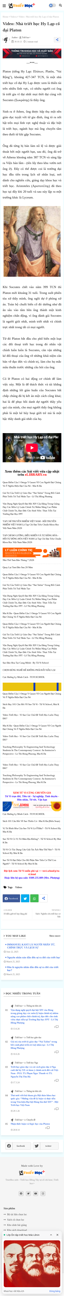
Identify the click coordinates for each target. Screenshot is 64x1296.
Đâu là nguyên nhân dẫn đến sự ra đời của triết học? (32, 969)
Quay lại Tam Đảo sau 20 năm (18, 567)
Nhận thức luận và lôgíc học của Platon (30, 1123)
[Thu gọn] (51, 1235)
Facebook (13, 898)
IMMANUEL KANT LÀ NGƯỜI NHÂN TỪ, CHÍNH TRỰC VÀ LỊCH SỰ (31, 946)
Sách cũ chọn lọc (15, 1219)
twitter (48, 1146)
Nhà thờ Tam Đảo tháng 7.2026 (18, 560)
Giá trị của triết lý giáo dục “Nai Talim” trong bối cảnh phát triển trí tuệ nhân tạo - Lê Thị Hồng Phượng (34, 1044)
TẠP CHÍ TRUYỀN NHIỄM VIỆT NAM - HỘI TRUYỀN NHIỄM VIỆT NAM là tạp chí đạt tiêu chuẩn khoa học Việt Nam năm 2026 (31, 524)
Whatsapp (34, 898)
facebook (21, 1146)
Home (5, 16)
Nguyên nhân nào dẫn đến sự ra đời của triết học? (34, 957)
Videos (13, 16)
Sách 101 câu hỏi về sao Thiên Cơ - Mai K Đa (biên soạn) (31, 821)
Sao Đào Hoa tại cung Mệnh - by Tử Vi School (26, 662)
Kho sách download (17, 1230)
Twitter (25, 898)
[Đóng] (57, 1235)
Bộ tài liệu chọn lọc (17, 1214)
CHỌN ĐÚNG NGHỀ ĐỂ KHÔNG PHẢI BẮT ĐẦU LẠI (29, 670)
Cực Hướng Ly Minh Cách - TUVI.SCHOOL (24, 677)
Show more (54, 935)
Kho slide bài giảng (17, 1225)
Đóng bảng (54, 1291)
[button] (60, 5)
